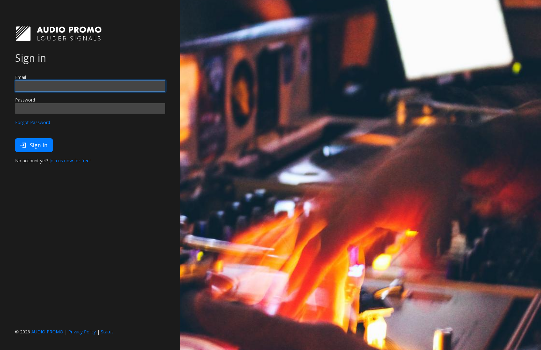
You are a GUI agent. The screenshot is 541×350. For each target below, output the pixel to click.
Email (20, 77)
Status (107, 332)
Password (25, 100)
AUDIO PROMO (47, 332)
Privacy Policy (82, 332)
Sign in (38, 145)
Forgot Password (32, 122)
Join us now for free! (69, 161)
